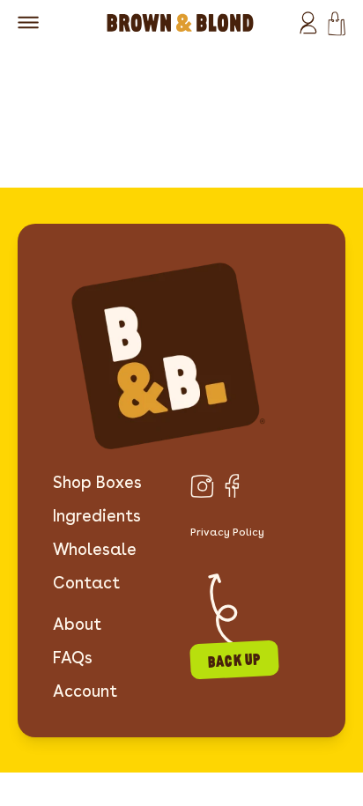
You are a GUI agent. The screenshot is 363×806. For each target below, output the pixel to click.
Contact (86, 582)
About (77, 623)
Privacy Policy (227, 531)
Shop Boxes (97, 482)
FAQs (73, 657)
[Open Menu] (29, 22)
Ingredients (97, 515)
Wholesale (95, 548)
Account (85, 690)
